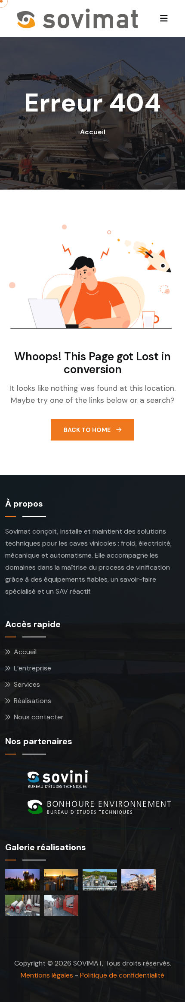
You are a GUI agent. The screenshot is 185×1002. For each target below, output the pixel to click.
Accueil (92, 131)
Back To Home (88, 430)
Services (27, 684)
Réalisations (32, 700)
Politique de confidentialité (122, 975)
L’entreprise (32, 668)
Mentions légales (47, 975)
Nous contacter (39, 716)
